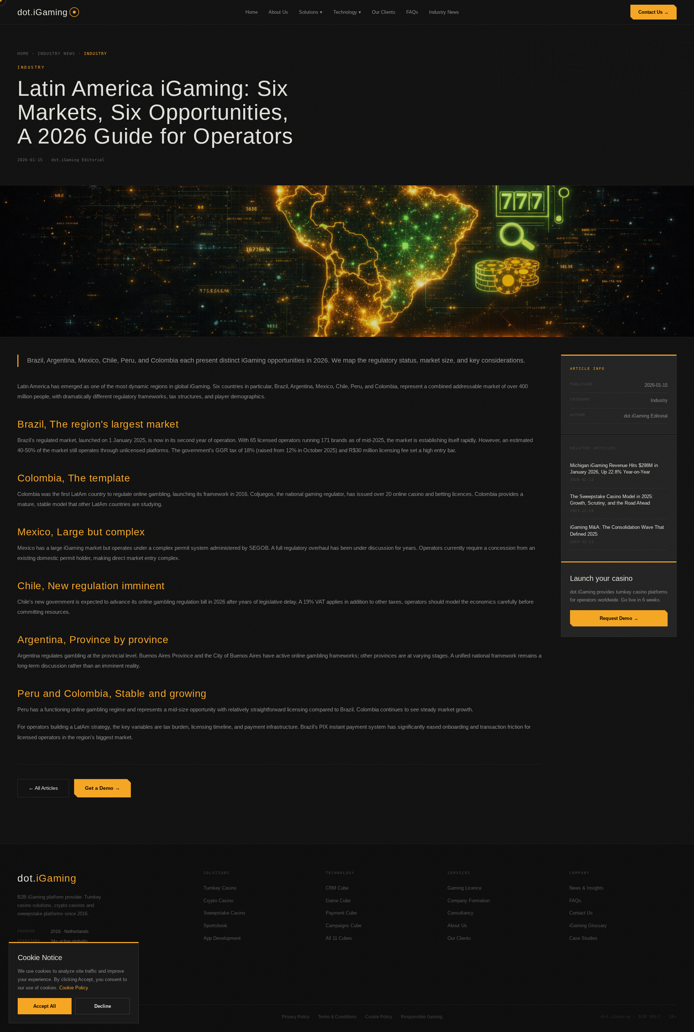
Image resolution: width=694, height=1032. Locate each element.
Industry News (444, 12)
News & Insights (586, 888)
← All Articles (43, 788)
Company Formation (468, 900)
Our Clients (383, 12)
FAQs (412, 12)
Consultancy (460, 913)
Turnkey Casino (220, 888)
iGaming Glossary (588, 925)
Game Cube (338, 900)
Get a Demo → (102, 788)
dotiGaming (42, 12)
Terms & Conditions (337, 1016)
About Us (278, 12)
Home (251, 12)
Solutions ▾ (310, 12)
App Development (222, 938)
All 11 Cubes (339, 938)
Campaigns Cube (343, 925)
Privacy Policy (295, 1016)
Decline (102, 1006)
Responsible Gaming (421, 1016)
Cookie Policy (378, 1016)
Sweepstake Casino (224, 913)
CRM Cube (337, 888)
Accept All (44, 1006)
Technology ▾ (347, 12)
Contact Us (581, 913)
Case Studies (583, 938)
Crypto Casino (218, 900)
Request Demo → (619, 618)
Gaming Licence (464, 888)
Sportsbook (215, 925)
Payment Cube (341, 913)
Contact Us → (653, 12)
